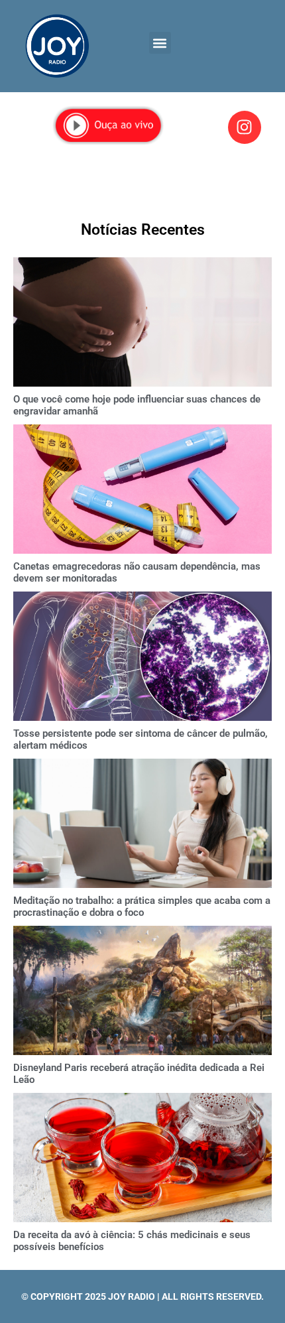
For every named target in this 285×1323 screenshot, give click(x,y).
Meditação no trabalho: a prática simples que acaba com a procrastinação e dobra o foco (141, 906)
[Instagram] (244, 127)
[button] (160, 43)
